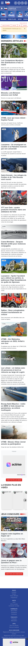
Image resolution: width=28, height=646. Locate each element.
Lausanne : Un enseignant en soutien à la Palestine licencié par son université (14, 147)
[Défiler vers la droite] (25, 500)
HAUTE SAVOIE (6, 25)
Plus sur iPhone (14, 625)
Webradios (14, 620)
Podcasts (14, 619)
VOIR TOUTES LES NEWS (14, 480)
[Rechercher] (22, 2)
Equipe (14, 594)
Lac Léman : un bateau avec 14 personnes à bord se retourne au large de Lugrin (13, 370)
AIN (19, 25)
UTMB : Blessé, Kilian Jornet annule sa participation (13, 443)
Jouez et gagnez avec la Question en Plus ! (11, 561)
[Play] (2, 8)
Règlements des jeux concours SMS (14, 635)
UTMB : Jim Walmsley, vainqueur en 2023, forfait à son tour (12, 341)
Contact (14, 592)
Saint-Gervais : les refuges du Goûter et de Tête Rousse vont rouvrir (13, 177)
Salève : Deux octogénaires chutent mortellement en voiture (12, 312)
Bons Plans (12, 19)
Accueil (3, 19)
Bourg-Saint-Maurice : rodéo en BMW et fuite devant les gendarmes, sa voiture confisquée (13, 407)
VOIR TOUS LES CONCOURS (14, 574)
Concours (14, 614)
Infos (20, 19)
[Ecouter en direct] (19, 2)
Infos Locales (14, 604)
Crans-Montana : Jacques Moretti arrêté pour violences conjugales (13, 244)
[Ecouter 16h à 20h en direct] (14, 36)
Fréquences (14, 597)
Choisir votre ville (23, 23)
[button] (7, 500)
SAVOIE (14, 25)
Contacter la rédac (14, 606)
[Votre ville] (15, 2)
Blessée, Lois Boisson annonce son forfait (10, 94)
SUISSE (25, 25)
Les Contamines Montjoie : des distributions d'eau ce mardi (12, 62)
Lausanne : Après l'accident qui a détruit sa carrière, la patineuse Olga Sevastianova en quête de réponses (13, 279)
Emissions (14, 612)
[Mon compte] (25, 2)
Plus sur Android (14, 627)
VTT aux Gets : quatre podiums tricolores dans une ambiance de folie (13, 210)
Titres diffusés (14, 595)
